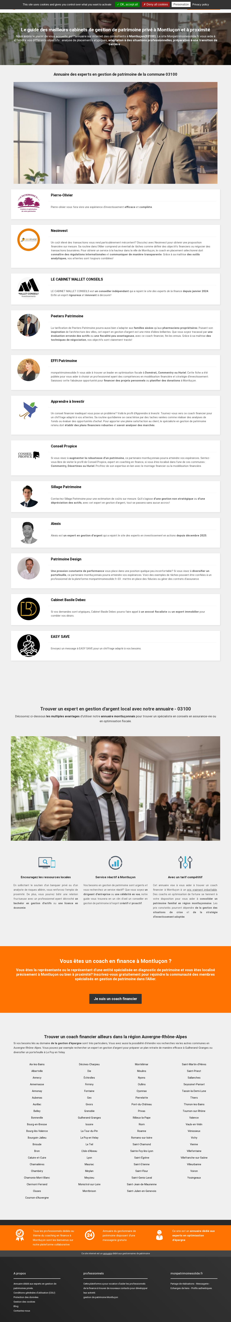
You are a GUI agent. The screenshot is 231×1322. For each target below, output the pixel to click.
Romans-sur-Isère (141, 1137)
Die (89, 1071)
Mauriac (89, 1164)
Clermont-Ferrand (37, 1184)
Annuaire (18, 1283)
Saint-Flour (141, 1171)
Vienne (194, 1144)
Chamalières (37, 1164)
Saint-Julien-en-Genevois (141, 1191)
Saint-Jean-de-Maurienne (142, 1184)
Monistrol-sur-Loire (89, 1184)
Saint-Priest (194, 1071)
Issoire (89, 1124)
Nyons (141, 1077)
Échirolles (89, 1077)
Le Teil (89, 1144)
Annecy (37, 1077)
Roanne (141, 1131)
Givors (89, 1104)
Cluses (37, 1191)
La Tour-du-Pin (89, 1131)
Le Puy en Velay (89, 1137)
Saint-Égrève (141, 1157)
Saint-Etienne (142, 1164)
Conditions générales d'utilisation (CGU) (34, 1292)
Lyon (89, 1157)
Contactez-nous (22, 1310)
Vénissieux (194, 1131)
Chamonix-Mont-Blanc (37, 1177)
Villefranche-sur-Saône (194, 1157)
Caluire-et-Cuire (37, 1157)
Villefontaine (194, 1151)
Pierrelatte (142, 1097)
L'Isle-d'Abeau (89, 1151)
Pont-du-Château (142, 1104)
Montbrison (89, 1191)
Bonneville (37, 1117)
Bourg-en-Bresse (37, 1124)
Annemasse (37, 1084)
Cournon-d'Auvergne (37, 1197)
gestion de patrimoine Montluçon (100, 1297)
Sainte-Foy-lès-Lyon (141, 1151)
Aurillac (37, 1104)
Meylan (89, 1171)
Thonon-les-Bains (194, 1104)
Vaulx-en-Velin (194, 1124)
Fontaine (89, 1091)
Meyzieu (89, 1177)
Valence (194, 1117)
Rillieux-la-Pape (142, 1117)
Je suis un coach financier (115, 999)
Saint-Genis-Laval (142, 1177)
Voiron (194, 1171)
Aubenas (37, 1097)
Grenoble (89, 1111)
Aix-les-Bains (37, 1064)
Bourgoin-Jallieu (37, 1137)
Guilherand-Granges (89, 1117)
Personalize (181, 4)
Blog (16, 1306)
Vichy (194, 1137)
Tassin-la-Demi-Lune (194, 1091)
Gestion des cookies (24, 1301)
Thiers (194, 1097)
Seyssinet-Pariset (194, 1084)
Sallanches (194, 1077)
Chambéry (37, 1171)
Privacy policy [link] (200, 4)
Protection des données (26, 1297)
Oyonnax (142, 1091)
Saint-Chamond (142, 1144)
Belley (37, 1111)
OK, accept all (128, 4)
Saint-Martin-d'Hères (194, 1064)
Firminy (89, 1084)
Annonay (37, 1091)
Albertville (37, 1071)
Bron (37, 1151)
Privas (141, 1111)
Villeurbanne (194, 1164)
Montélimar (141, 1064)
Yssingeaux (194, 1177)
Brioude (37, 1144)
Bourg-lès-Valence (37, 1131)
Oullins (142, 1084)
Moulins (141, 1071)
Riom (142, 1124)
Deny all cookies (157, 4)
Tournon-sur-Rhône (194, 1111)
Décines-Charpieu (89, 1064)
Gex (89, 1097)
